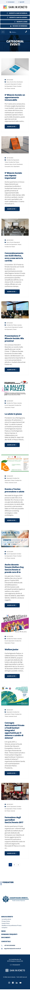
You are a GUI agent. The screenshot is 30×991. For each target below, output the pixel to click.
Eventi (11, 82)
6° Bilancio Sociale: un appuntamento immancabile (15, 97)
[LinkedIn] (16, 982)
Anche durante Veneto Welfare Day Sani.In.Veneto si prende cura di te (14, 568)
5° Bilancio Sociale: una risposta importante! (13, 175)
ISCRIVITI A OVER (22, 21)
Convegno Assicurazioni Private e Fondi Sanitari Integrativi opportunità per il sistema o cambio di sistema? (14, 730)
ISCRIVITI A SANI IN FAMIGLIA (18, 13)
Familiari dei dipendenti (13, 160)
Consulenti (7, 84)
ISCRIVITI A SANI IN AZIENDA (18, 17)
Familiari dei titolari (14, 162)
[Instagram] (9, 982)
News (8, 82)
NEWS (3, 931)
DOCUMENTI (5, 937)
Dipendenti (13, 84)
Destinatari (20, 82)
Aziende (13, 88)
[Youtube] (20, 982)
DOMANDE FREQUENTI (9, 934)
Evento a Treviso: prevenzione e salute (14, 490)
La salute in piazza (13, 413)
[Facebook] (12, 982)
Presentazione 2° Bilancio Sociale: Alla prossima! (14, 338)
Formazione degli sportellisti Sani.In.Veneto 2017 (14, 820)
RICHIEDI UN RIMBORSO (20, 26)
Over (15, 82)
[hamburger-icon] (3, 32)
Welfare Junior (11, 649)
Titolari (14, 86)
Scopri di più (11, 126)
